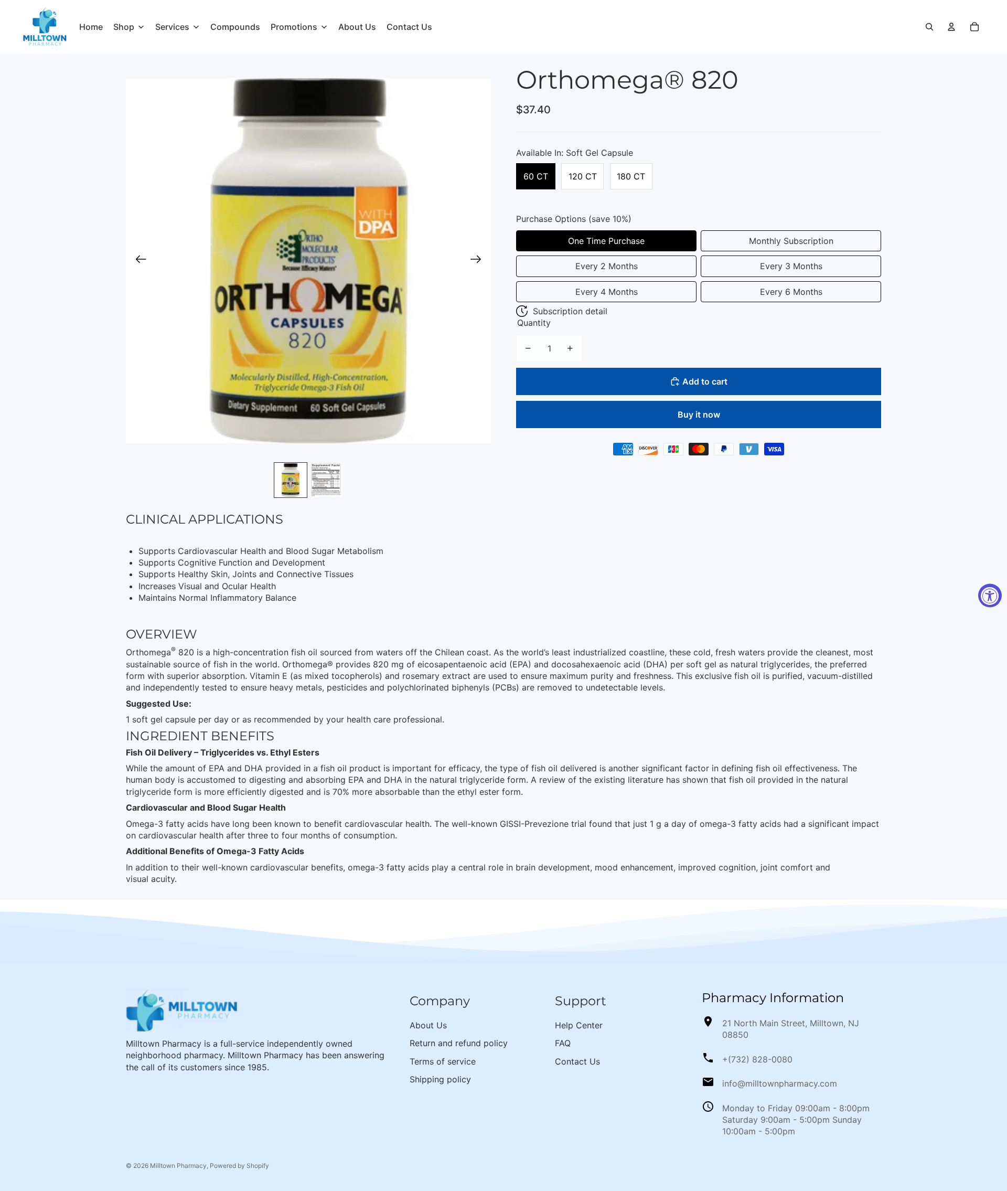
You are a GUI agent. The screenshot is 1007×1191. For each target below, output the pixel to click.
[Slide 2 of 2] (326, 480)
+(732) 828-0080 (757, 1059)
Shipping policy (440, 1079)
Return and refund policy (459, 1043)
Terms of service (443, 1061)
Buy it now (699, 414)
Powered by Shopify (239, 1165)
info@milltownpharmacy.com (779, 1083)
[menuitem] (91, 26)
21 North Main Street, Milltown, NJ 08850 (790, 1029)
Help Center (579, 1025)
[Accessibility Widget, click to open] (990, 596)
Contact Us (577, 1061)
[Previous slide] (137, 260)
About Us (428, 1025)
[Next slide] (479, 260)
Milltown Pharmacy (178, 1165)
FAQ (563, 1043)
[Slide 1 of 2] (290, 480)
